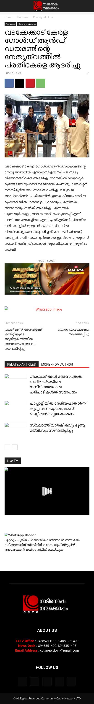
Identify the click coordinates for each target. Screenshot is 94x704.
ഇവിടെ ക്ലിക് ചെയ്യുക (44, 549)
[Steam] (47, 681)
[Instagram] (34, 681)
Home (8, 17)
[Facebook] (9, 83)
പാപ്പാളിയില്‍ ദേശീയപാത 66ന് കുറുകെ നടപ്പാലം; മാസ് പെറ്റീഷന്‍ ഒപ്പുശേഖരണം (58, 408)
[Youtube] (71, 681)
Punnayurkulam (43, 17)
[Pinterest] (30, 83)
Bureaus (22, 17)
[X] (19, 83)
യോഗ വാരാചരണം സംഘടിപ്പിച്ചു (73, 331)
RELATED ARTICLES (21, 364)
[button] (7, 6)
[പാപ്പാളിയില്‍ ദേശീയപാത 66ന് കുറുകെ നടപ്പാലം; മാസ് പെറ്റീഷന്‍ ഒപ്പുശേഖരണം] (16, 409)
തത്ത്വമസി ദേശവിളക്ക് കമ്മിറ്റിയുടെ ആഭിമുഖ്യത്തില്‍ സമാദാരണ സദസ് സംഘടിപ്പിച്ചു (23, 339)
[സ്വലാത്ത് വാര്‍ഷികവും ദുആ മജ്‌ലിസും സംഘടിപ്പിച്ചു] (16, 431)
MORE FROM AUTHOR (57, 364)
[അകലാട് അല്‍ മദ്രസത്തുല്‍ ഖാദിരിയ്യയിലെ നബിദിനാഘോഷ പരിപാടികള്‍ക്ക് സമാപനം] (16, 382)
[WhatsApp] (40, 83)
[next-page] (15, 447)
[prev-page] (7, 447)
